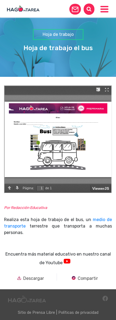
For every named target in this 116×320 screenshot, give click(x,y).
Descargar (33, 278)
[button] (75, 9)
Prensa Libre (43, 312)
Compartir (88, 278)
